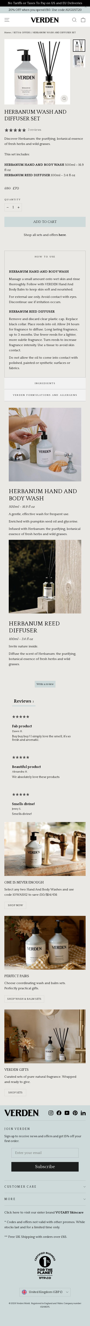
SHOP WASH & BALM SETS (24, 999)
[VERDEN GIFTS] (45, 1036)
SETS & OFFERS (21, 32)
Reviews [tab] (24, 701)
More (10, 1199)
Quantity (12, 199)
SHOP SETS (15, 1092)
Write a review (45, 684)
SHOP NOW (15, 905)
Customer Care (20, 1186)
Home (7, 32)
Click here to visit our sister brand (43, 1212)
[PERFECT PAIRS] (45, 943)
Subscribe (45, 1166)
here (62, 235)
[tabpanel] (45, 766)
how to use (45, 256)
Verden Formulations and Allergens (45, 395)
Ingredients (45, 383)
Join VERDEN (17, 1128)
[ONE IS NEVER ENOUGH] (45, 849)
